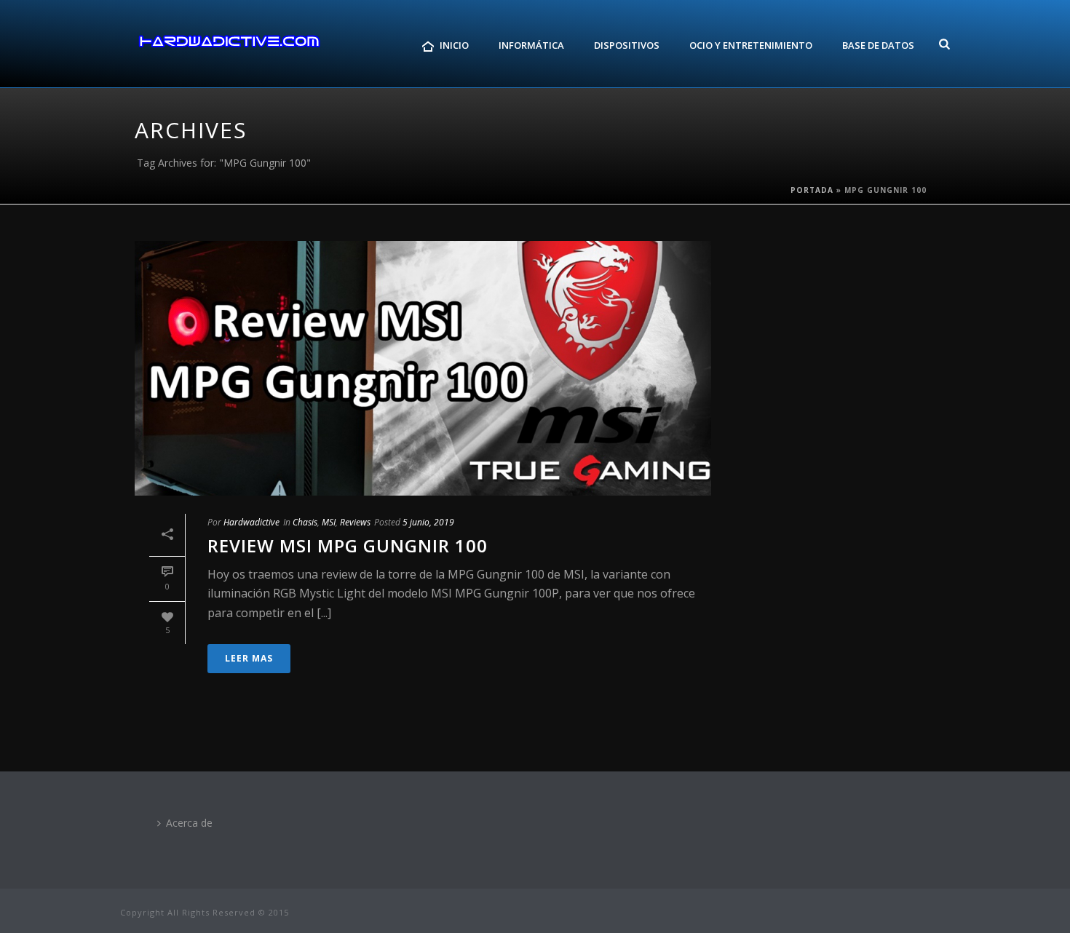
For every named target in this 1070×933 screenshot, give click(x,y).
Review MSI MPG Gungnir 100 (347, 545)
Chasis (305, 522)
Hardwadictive (251, 522)
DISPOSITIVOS (626, 45)
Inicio (454, 45)
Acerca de (189, 823)
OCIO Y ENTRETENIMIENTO (750, 45)
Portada (811, 190)
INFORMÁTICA (531, 45)
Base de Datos (878, 45)
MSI (329, 522)
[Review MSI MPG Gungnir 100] (423, 368)
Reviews (355, 522)
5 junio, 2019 (428, 522)
